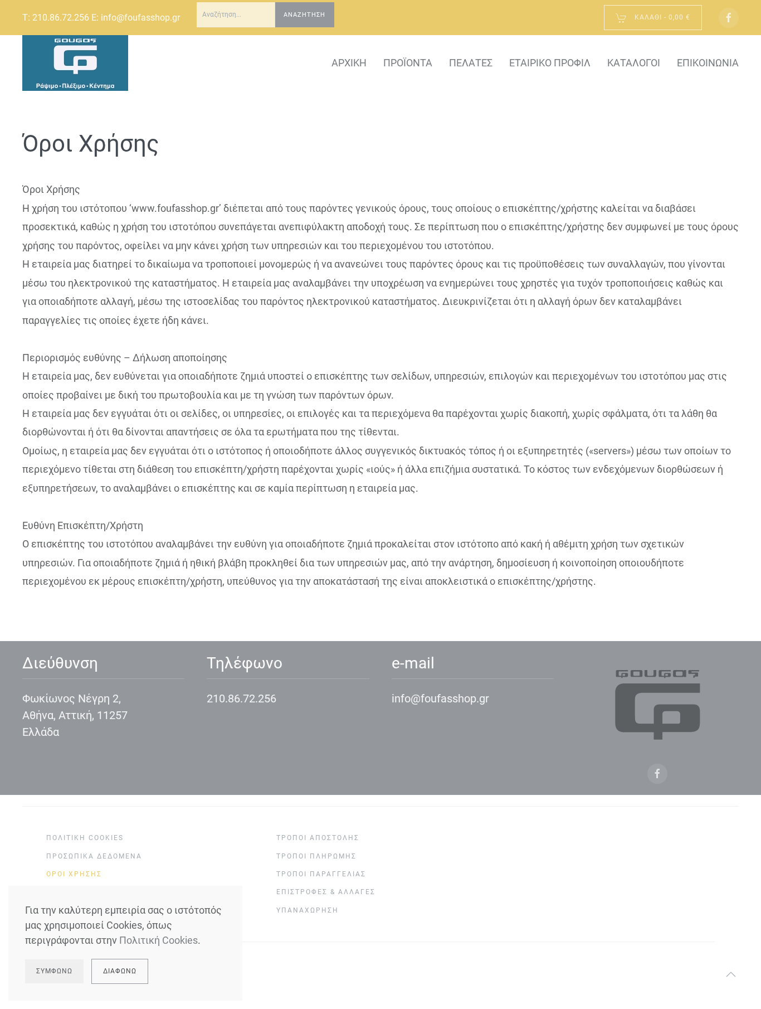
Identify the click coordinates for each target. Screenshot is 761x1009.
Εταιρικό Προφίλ (550, 63)
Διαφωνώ (119, 971)
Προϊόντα (407, 63)
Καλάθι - (661, 17)
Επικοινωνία (708, 63)
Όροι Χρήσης (74, 874)
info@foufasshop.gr (140, 17)
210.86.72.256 (60, 17)
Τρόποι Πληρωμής (316, 856)
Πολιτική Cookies (85, 838)
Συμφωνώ (54, 971)
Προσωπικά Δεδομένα (94, 856)
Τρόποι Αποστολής (317, 838)
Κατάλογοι (633, 63)
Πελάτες (470, 63)
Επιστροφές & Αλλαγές (325, 892)
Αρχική (349, 63)
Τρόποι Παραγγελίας (321, 874)
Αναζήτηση (304, 14)
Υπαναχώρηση (307, 910)
